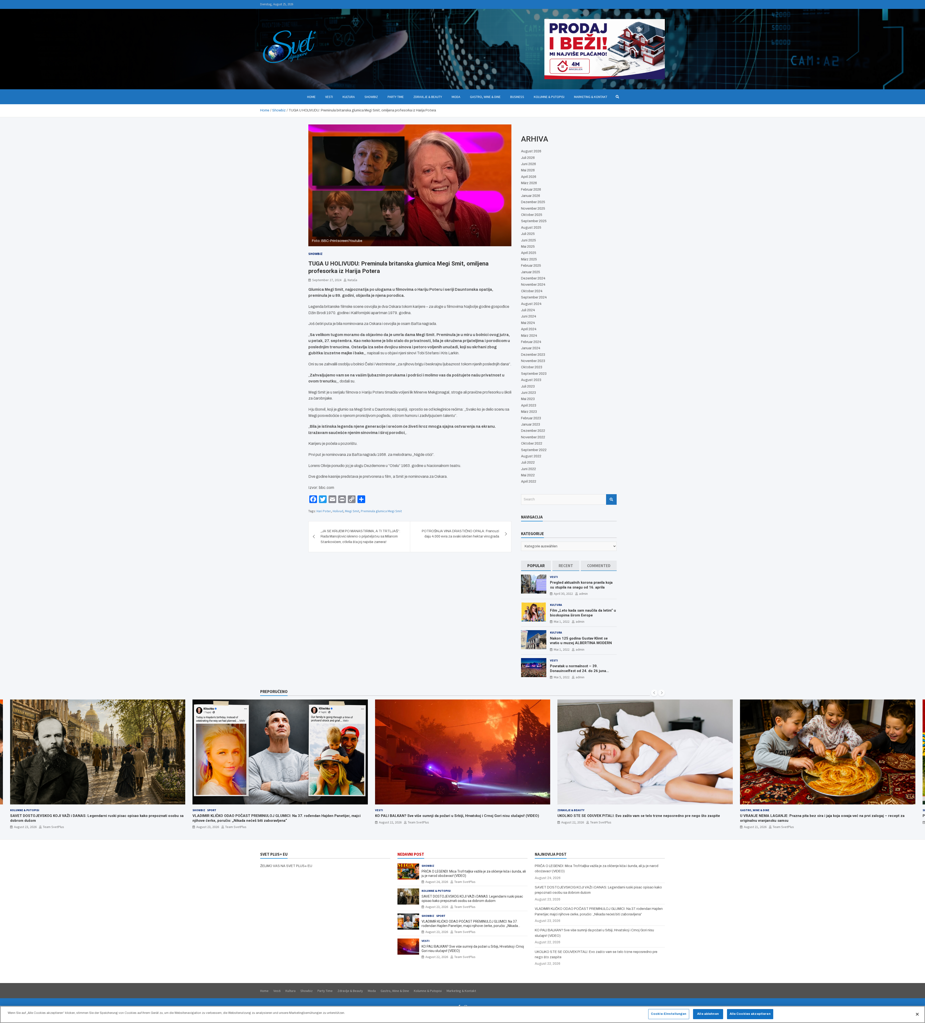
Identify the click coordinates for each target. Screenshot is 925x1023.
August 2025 (531, 227)
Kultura (349, 97)
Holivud (338, 511)
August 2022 (531, 456)
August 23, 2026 (25, 827)
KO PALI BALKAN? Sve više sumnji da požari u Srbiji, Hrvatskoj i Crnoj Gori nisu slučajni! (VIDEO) (274, 816)
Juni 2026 (528, 164)
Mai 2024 (528, 323)
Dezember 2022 (533, 431)
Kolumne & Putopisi (549, 97)
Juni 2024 (528, 316)
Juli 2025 (528, 234)
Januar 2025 (530, 272)
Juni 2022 (528, 469)
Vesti (329, 97)
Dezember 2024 (533, 278)
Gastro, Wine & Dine (485, 97)
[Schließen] (917, 1014)
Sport (29, 810)
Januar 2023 (530, 424)
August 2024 (531, 304)
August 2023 (531, 380)
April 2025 (528, 253)
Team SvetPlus (53, 827)
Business (517, 97)
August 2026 (531, 151)
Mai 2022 (528, 475)
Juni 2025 (528, 240)
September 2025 (534, 221)
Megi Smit (352, 511)
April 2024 (528, 329)
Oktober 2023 (531, 367)
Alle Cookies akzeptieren (750, 1014)
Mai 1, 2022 (561, 621)
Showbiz (371, 97)
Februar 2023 (531, 418)
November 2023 (533, 361)
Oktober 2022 (531, 443)
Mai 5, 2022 (561, 677)
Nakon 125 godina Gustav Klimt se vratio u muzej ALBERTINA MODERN (581, 640)
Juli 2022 (528, 462)
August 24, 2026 (755, 822)
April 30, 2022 (563, 593)
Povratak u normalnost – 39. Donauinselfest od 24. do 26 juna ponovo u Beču (578, 671)
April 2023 (528, 405)
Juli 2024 (528, 310)
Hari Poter (324, 511)
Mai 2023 (528, 399)
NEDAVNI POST (410, 854)
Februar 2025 (531, 265)
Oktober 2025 (531, 215)
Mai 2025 (528, 246)
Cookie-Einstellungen (669, 1014)
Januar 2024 (530, 348)
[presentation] (654, 692)
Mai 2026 (528, 170)
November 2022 (533, 437)
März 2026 (529, 183)
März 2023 (529, 412)
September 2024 (534, 297)
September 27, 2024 (326, 280)
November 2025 (533, 208)
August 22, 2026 (207, 822)
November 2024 (533, 284)
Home (311, 97)
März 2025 (529, 259)
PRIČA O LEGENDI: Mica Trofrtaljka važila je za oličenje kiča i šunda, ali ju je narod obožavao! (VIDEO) (826, 816)
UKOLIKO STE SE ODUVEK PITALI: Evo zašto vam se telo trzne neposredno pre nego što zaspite (456, 816)
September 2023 (534, 374)
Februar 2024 (531, 342)
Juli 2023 (528, 386)
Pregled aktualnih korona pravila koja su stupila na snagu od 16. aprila (581, 584)
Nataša (352, 280)
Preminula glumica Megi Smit (381, 511)
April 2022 (528, 481)
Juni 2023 (528, 393)
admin (583, 593)
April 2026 (528, 177)
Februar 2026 (531, 189)
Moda (456, 97)
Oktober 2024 (531, 291)
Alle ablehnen (708, 1014)
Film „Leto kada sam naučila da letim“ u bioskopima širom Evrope (583, 612)
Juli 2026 (528, 158)
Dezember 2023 (533, 354)
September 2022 (534, 450)
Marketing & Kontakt (590, 97)
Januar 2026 (530, 196)
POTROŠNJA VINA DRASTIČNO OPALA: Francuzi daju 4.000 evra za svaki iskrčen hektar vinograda (460, 533)
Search (611, 499)
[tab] (536, 566)
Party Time (396, 97)
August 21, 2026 (572, 827)
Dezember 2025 (533, 202)
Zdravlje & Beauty (427, 97)
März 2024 (529, 335)
